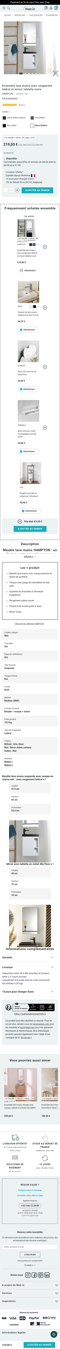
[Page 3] (29, 73)
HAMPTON (7, 93)
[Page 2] (25, 73)
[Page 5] (36, 73)
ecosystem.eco (27, 1027)
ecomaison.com (41, 1024)
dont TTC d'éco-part (33, 145)
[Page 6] (40, 73)
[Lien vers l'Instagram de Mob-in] (28, 1275)
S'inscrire (30, 1254)
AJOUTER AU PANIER (30, 528)
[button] (30, 958)
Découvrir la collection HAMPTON (29, 624)
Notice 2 (8, 765)
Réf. (18, 94)
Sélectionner (29, 330)
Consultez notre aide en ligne (30, 1195)
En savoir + (26, 1037)
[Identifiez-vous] (51, 8)
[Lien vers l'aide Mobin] (46, 8)
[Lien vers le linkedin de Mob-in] (47, 1275)
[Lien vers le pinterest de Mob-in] (41, 1275)
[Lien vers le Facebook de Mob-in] (35, 1275)
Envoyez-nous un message (30, 1190)
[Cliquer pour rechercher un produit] (8, 8)
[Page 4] (32, 73)
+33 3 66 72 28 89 (30, 1205)
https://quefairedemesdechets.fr (30, 1014)
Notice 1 (8, 761)
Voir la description (10, 98)
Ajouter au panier (37, 190)
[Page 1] (21, 73)
